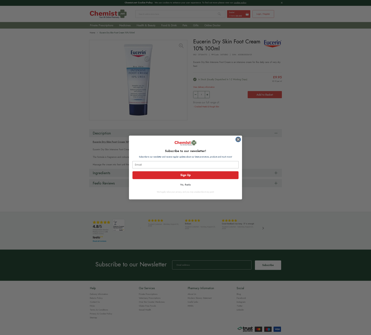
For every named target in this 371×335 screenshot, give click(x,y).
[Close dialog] (238, 139)
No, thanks (185, 184)
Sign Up (185, 175)
